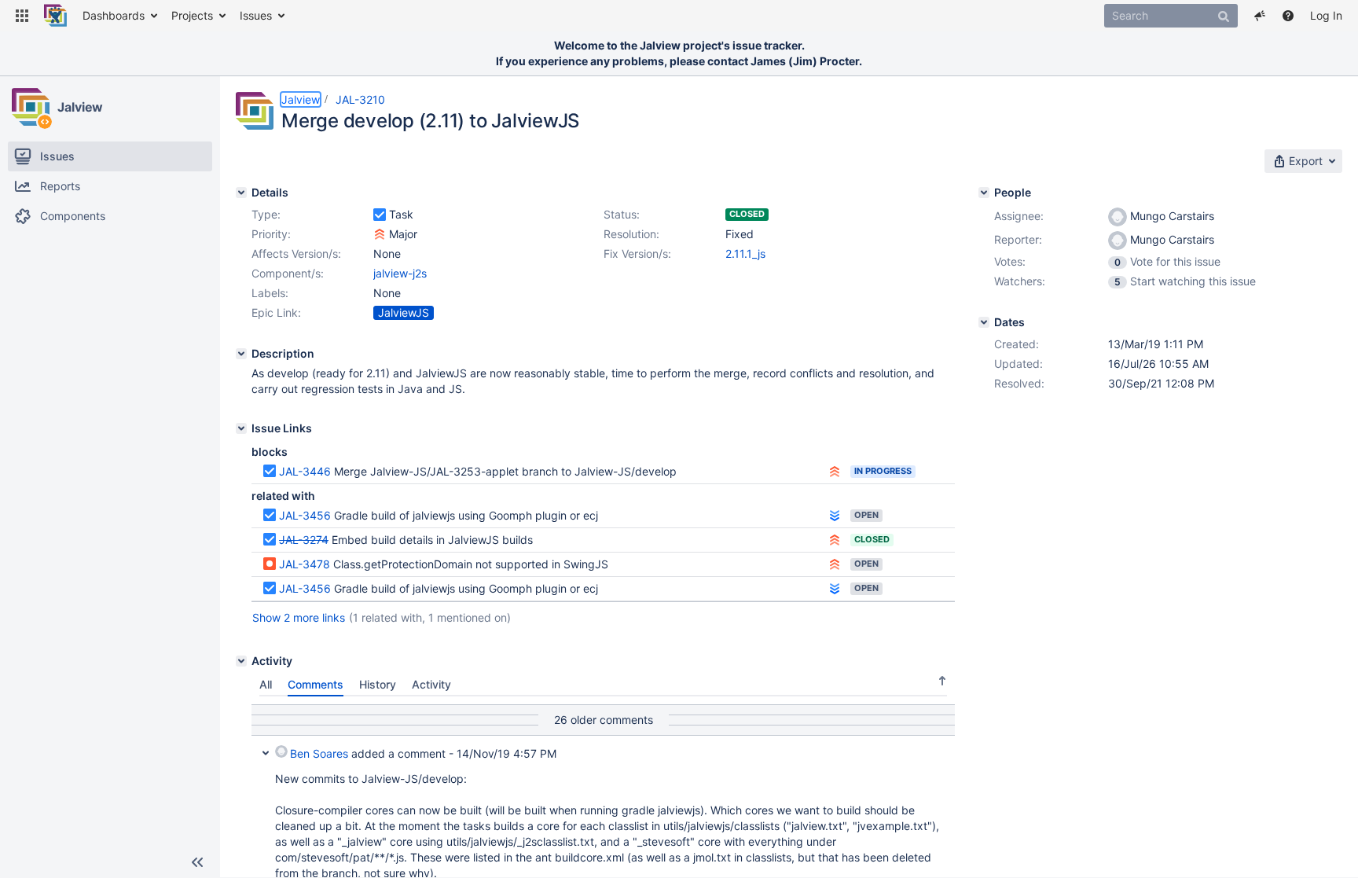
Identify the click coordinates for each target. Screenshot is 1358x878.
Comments (315, 684)
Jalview (80, 107)
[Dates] (983, 322)
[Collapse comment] (265, 751)
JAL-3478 (304, 564)
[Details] (241, 192)
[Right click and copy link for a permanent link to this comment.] (940, 751)
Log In (1326, 15)
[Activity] (241, 661)
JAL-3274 (303, 539)
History (377, 684)
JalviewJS (403, 312)
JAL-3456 (305, 515)
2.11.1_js (745, 253)
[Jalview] (31, 107)
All (265, 684)
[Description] (241, 353)
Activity (431, 684)
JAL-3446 (305, 471)
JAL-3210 (360, 99)
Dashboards (114, 15)
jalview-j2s (400, 273)
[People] (983, 192)
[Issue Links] (241, 428)
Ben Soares (319, 753)
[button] (22, 15)
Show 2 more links (298, 617)
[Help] (1288, 15)
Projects (192, 15)
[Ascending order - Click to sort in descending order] (942, 680)
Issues (256, 15)
